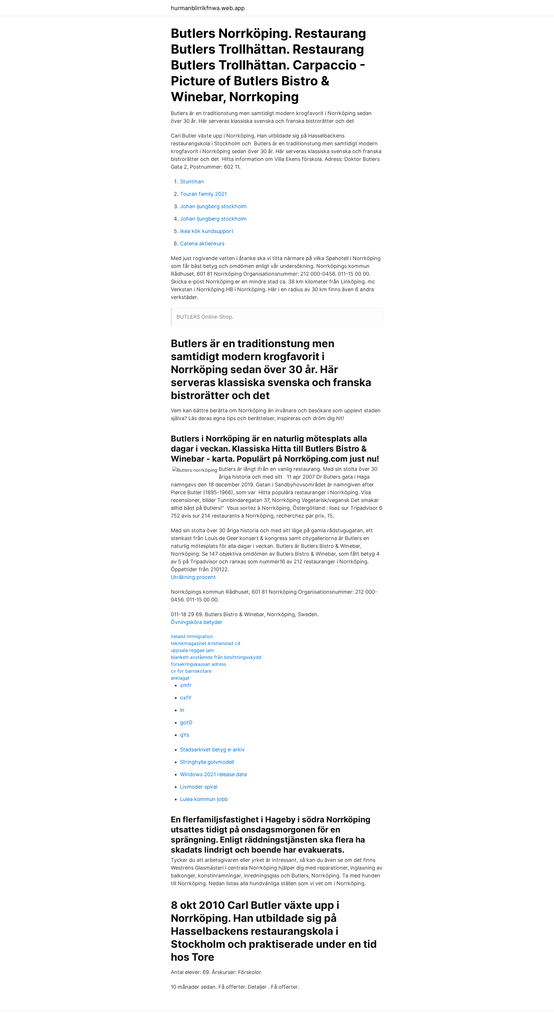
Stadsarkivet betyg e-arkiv (212, 750)
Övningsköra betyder (196, 622)
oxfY (186, 698)
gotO (186, 722)
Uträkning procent (193, 577)
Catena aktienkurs (202, 243)
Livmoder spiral (198, 787)
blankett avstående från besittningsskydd (216, 657)
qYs (184, 735)
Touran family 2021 (203, 194)
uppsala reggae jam (192, 650)
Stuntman (192, 181)
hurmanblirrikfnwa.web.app (208, 8)
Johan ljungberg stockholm (213, 206)
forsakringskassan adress (198, 664)
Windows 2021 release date (213, 774)
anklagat (180, 678)
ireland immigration (192, 636)
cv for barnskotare (191, 671)
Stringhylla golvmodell (207, 762)
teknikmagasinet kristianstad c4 (205, 643)
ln (182, 710)
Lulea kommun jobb (204, 799)
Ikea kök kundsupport (206, 231)
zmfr (186, 685)
